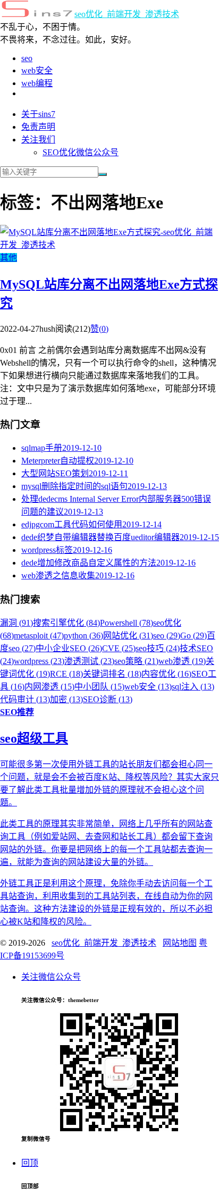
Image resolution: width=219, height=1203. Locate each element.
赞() (99, 328)
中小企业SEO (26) (69, 648)
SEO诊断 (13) (107, 699)
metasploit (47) (39, 635)
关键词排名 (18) (112, 673)
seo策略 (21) (136, 661)
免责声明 (38, 126)
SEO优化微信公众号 (81, 152)
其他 (8, 257)
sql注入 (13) (193, 686)
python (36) (83, 635)
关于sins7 (38, 114)
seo (26, 58)
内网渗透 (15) (49, 686)
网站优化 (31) (128, 635)
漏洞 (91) (16, 622)
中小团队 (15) (99, 686)
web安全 (37, 70)
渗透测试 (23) (89, 661)
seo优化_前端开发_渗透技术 (126, 14)
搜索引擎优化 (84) (66, 622)
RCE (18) (66, 673)
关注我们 (38, 139)
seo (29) (166, 635)
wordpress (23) (39, 661)
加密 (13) (66, 699)
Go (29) (193, 635)
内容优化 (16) (166, 673)
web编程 (37, 83)
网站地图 (180, 942)
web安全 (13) (148, 686)
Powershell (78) (126, 622)
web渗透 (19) (182, 661)
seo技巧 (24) (158, 648)
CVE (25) (119, 648)
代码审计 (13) (25, 699)
